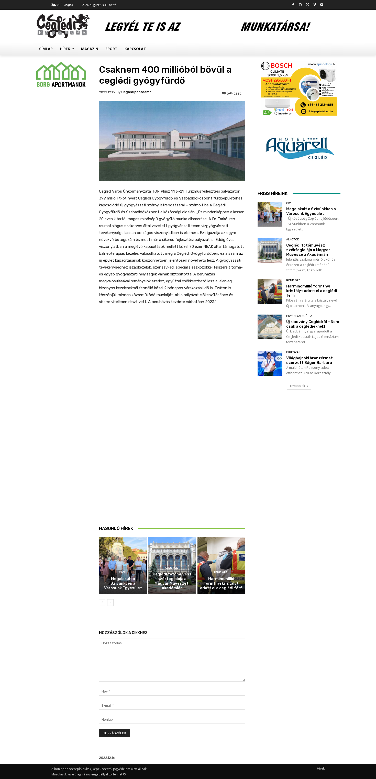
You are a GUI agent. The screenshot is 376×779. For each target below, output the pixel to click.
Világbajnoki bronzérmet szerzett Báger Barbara (309, 360)
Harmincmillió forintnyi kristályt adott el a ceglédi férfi (221, 583)
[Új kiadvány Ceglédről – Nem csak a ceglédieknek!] (270, 327)
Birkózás (293, 352)
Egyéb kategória (299, 316)
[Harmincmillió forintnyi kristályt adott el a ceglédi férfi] (221, 565)
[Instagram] (300, 5)
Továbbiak (297, 386)
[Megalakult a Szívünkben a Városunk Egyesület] (123, 565)
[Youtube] (322, 5)
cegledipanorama (136, 92)
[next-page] (110, 602)
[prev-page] (102, 602)
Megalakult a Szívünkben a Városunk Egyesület (123, 583)
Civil (122, 572)
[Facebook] (293, 5)
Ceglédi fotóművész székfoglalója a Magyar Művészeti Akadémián (172, 581)
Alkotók (171, 567)
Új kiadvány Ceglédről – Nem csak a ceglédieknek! (312, 324)
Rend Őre (221, 572)
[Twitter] (308, 5)
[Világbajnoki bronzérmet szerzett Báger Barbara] (270, 363)
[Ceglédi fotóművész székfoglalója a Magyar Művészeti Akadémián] (270, 250)
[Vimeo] (314, 5)
